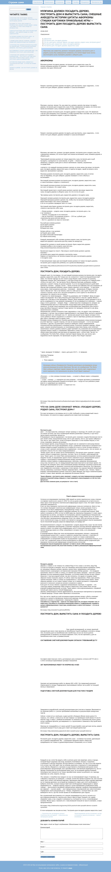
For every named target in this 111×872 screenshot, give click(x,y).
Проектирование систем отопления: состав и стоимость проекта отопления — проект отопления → (87, 815)
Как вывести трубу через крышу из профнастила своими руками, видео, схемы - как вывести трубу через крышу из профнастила (23, 26)
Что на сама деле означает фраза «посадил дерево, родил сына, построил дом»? (72, 42)
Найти (28, 9)
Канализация (49, 2)
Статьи (68, 2)
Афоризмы (47, 39)
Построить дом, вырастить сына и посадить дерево (62, 44)
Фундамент (85, 2)
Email (42, 847)
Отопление (60, 2)
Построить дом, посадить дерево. (55, 40)
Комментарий (45, 827)
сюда (70, 868)
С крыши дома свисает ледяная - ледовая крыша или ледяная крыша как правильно (23, 41)
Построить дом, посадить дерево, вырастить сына (61, 46)
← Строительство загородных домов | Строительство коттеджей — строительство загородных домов (54, 815)
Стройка (76, 2)
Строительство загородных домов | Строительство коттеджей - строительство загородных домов (23, 19)
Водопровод (37, 2)
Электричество (97, 2)
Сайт (42, 852)
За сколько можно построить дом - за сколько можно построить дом (22, 37)
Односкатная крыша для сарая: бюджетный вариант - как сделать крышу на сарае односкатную (23, 32)
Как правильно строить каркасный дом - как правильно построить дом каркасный (24, 51)
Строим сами (16, 2)
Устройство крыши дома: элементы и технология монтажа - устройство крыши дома (23, 63)
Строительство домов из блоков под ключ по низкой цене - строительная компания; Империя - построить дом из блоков (23, 46)
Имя (42, 842)
